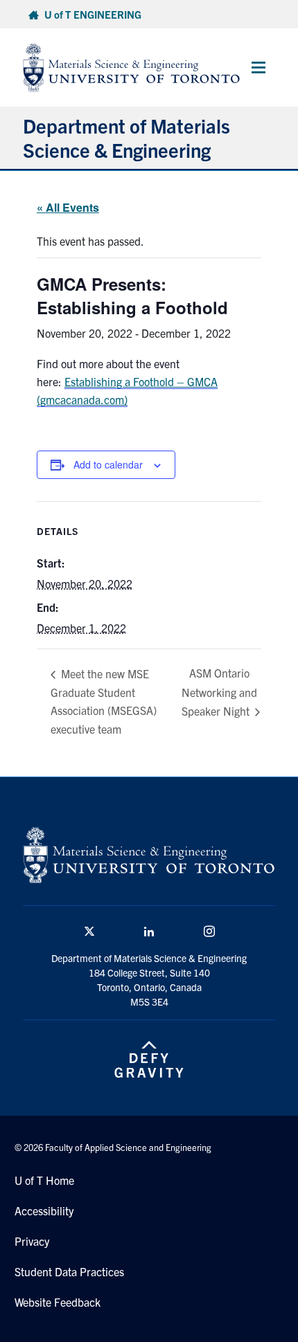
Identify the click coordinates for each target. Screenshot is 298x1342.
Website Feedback (57, 1302)
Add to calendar (108, 464)
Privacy (32, 1241)
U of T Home (44, 1180)
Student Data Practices (69, 1271)
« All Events (68, 207)
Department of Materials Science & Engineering (126, 137)
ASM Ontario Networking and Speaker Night (219, 692)
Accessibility (44, 1210)
